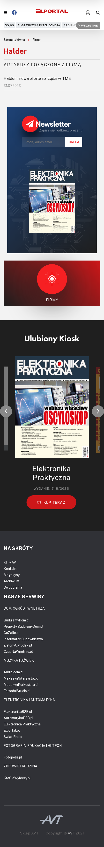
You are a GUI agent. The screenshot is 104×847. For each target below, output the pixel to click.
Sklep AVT (29, 833)
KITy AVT (11, 562)
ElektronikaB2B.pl (18, 711)
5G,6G (9, 25)
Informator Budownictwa (23, 639)
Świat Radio (13, 737)
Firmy (37, 39)
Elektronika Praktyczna (22, 724)
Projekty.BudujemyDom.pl (23, 626)
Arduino (70, 25)
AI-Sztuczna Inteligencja (38, 25)
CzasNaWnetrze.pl (18, 651)
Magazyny (12, 575)
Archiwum (11, 581)
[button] (6, 411)
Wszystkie (89, 25)
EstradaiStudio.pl (17, 691)
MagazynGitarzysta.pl (21, 678)
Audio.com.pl (13, 672)
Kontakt (10, 568)
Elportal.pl (12, 730)
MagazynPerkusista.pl (21, 684)
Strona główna (15, 39)
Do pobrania (13, 587)
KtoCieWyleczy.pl (17, 778)
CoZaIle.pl (12, 633)
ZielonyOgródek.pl (18, 645)
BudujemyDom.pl (17, 620)
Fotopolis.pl (13, 757)
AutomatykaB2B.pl (18, 718)
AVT (71, 833)
